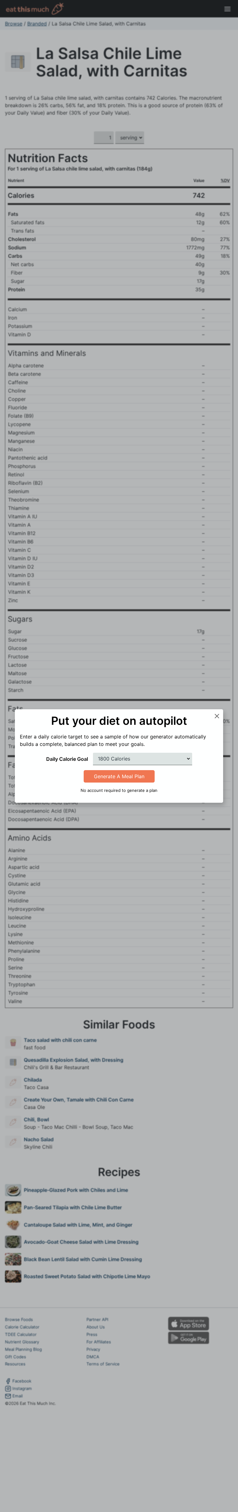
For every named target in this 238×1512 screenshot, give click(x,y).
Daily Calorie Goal (67, 759)
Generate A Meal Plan (119, 776)
